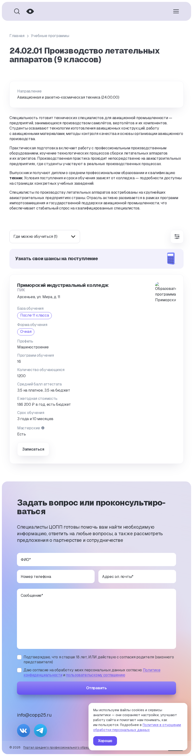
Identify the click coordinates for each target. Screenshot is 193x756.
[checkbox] (19, 657)
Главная (16, 35)
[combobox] (44, 236)
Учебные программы (50, 35)
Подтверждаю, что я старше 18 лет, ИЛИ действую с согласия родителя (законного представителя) (99, 659)
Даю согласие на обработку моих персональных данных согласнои (92, 672)
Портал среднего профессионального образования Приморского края (75, 747)
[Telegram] (40, 730)
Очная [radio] (25, 331)
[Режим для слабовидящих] (30, 11)
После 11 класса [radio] (34, 315)
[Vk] (23, 730)
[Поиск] (17, 11)
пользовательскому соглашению (95, 675)
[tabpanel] (96, 356)
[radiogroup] (34, 315)
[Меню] (176, 11)
